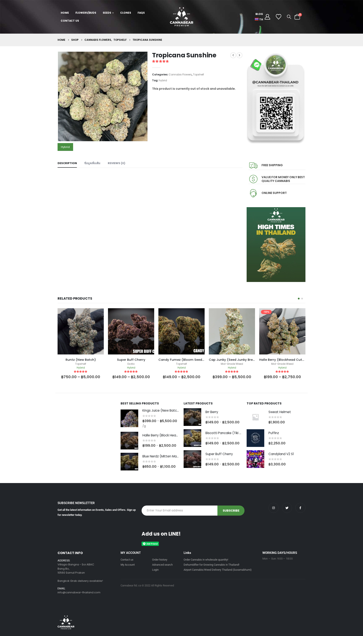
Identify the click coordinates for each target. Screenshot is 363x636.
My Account (128, 564)
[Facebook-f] (300, 508)
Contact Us (70, 20)
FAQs (141, 12)
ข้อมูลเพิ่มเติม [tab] (92, 163)
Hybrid (65, 147)
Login (155, 569)
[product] (81, 331)
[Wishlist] (278, 17)
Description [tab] (67, 163)
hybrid (163, 80)
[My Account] (267, 17)
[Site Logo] (181, 16)
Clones (125, 12)
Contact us (127, 559)
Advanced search (162, 564)
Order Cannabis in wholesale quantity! (206, 559)
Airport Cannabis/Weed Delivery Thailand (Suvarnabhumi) (218, 569)
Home (65, 12)
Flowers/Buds (85, 12)
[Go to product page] (129, 418)
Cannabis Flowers (180, 74)
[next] (239, 55)
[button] (289, 16)
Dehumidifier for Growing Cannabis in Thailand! (211, 564)
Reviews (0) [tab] (116, 163)
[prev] (233, 55)
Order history (159, 559)
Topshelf (198, 74)
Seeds (107, 12)
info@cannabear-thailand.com (79, 592)
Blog (259, 14)
